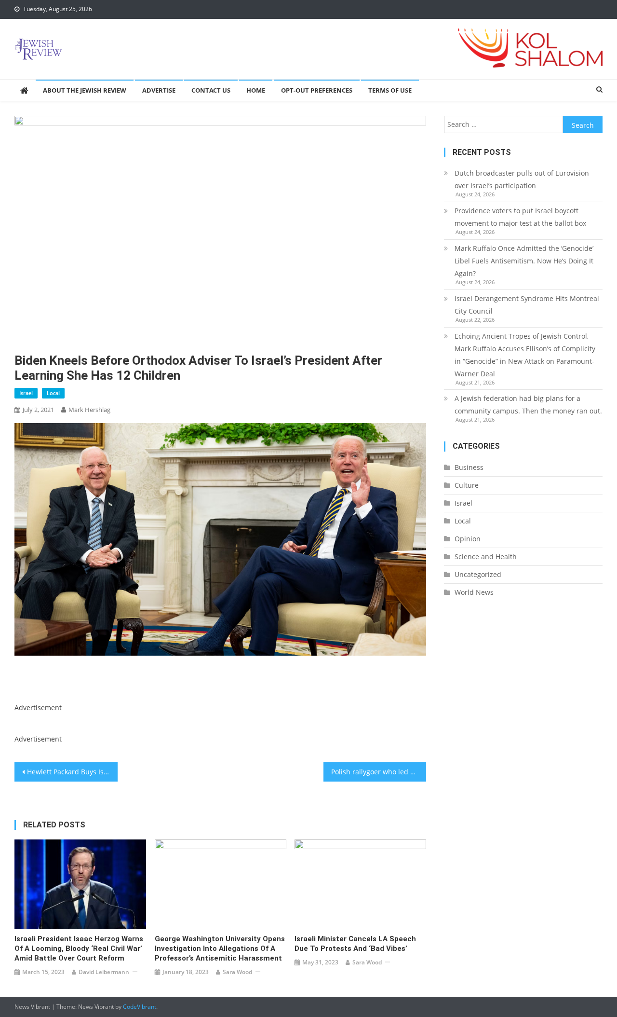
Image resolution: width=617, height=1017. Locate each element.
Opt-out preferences (316, 90)
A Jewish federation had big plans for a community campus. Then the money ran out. (528, 404)
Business (469, 467)
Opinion (468, 538)
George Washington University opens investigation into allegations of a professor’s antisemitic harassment (220, 948)
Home (255, 90)
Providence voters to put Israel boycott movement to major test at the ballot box (520, 217)
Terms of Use (390, 90)
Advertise (158, 90)
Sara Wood (237, 972)
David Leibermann (104, 972)
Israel (26, 393)
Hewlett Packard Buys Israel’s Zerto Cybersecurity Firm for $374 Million (72, 771)
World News (474, 592)
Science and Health (486, 556)
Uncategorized (478, 574)
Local (53, 393)
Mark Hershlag (89, 409)
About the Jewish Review (84, 90)
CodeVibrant (139, 1007)
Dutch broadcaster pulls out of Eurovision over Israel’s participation (522, 179)
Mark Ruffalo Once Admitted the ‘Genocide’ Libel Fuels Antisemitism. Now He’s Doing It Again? (524, 261)
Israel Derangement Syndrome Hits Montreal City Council (527, 305)
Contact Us (210, 90)
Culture (467, 485)
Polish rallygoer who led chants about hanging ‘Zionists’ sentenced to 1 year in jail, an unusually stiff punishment (379, 771)
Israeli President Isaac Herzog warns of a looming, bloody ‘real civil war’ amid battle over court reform (78, 948)
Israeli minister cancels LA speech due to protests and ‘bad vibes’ (355, 944)
